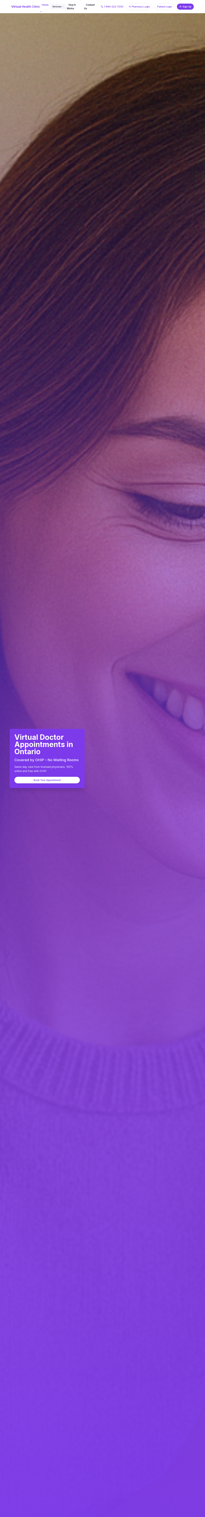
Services (56, 6)
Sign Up (187, 6)
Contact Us (89, 6)
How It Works (71, 6)
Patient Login (164, 6)
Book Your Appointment (47, 780)
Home (45, 4)
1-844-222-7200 (113, 6)
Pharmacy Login (141, 6)
